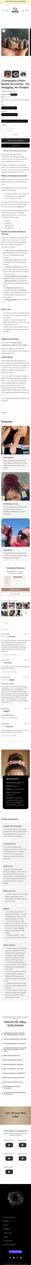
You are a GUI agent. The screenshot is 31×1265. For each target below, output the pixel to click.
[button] (3, 10)
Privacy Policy (7, 1240)
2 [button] (13, 741)
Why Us (5, 1237)
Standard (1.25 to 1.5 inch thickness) (15, 121)
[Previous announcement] (3, 2)
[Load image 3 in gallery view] (23, 74)
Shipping (3, 96)
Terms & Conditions (9, 1244)
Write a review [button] (15, 589)
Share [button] (5, 412)
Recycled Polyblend (10, 115)
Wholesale (6, 1229)
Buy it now (15, 145)
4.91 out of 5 (20, 571)
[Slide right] (29, 75)
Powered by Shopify (22, 1264)
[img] (5, 634)
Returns (5, 1225)
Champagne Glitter (10, 108)
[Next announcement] (28, 2)
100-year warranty (11, 299)
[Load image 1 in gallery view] (7, 74)
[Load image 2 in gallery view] (15, 74)
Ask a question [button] (15, 594)
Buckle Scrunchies (12, 1264)
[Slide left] (2, 75)
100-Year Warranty (9, 1217)
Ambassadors (7, 1233)
